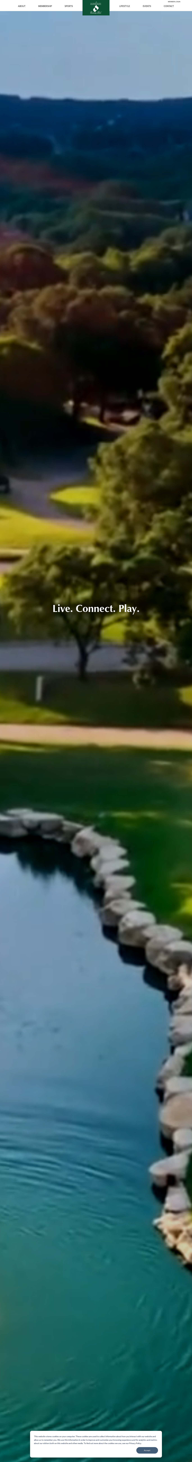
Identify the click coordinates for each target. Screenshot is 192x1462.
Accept (147, 1450)
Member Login (174, 1)
